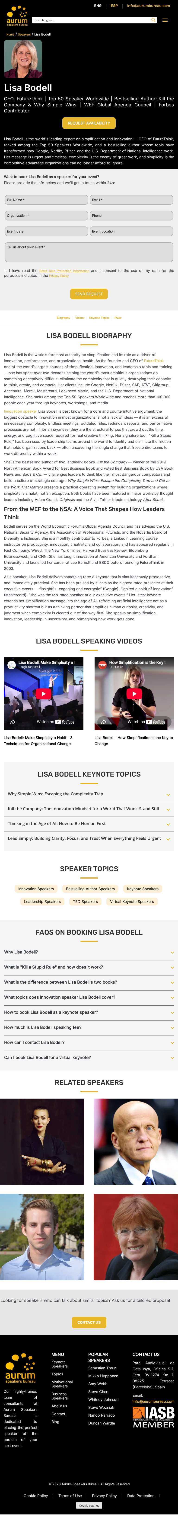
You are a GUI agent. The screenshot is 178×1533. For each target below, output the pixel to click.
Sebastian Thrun (102, 1368)
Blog (55, 1421)
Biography (63, 317)
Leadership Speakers (42, 901)
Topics (57, 1374)
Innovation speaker (20, 411)
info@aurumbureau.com (148, 5)
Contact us (89, 1322)
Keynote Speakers (143, 888)
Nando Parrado (101, 1415)
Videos (79, 317)
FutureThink (154, 360)
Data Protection (140, 1495)
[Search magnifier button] (153, 20)
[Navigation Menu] (165, 20)
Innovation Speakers (36, 888)
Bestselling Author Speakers (90, 888)
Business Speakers (59, 1396)
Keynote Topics (99, 317)
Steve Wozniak (101, 1407)
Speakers (24, 34)
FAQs (117, 317)
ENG (98, 5)
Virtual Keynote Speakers (132, 901)
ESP (114, 5)
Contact (58, 1414)
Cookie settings (89, 1505)
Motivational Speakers (62, 1384)
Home (10, 34)
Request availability (89, 123)
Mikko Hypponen (103, 1376)
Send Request (89, 293)
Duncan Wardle (101, 1423)
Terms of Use (70, 1495)
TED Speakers (85, 901)
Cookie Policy (36, 1495)
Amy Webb (98, 1383)
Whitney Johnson (103, 1399)
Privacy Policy (104, 1495)
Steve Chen (98, 1391)
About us (59, 1406)
